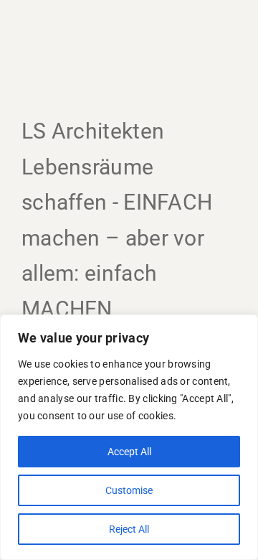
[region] (129, 437)
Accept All (129, 451)
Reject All (129, 529)
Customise (129, 490)
